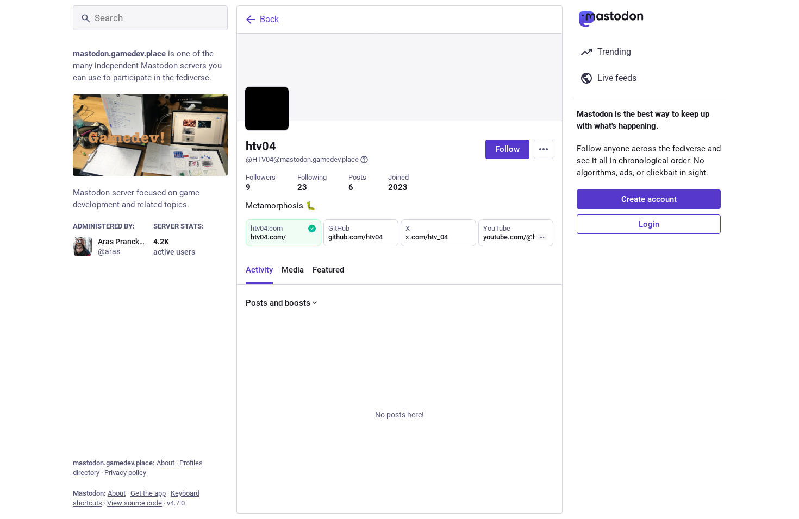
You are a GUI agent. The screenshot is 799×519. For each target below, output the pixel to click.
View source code (134, 503)
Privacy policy (125, 473)
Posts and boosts (278, 303)
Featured (328, 270)
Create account (649, 199)
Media (293, 270)
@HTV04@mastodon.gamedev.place (302, 159)
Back (269, 19)
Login (649, 224)
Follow (507, 149)
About (165, 463)
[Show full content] (541, 237)
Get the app (148, 493)
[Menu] (543, 149)
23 (302, 187)
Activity (259, 270)
